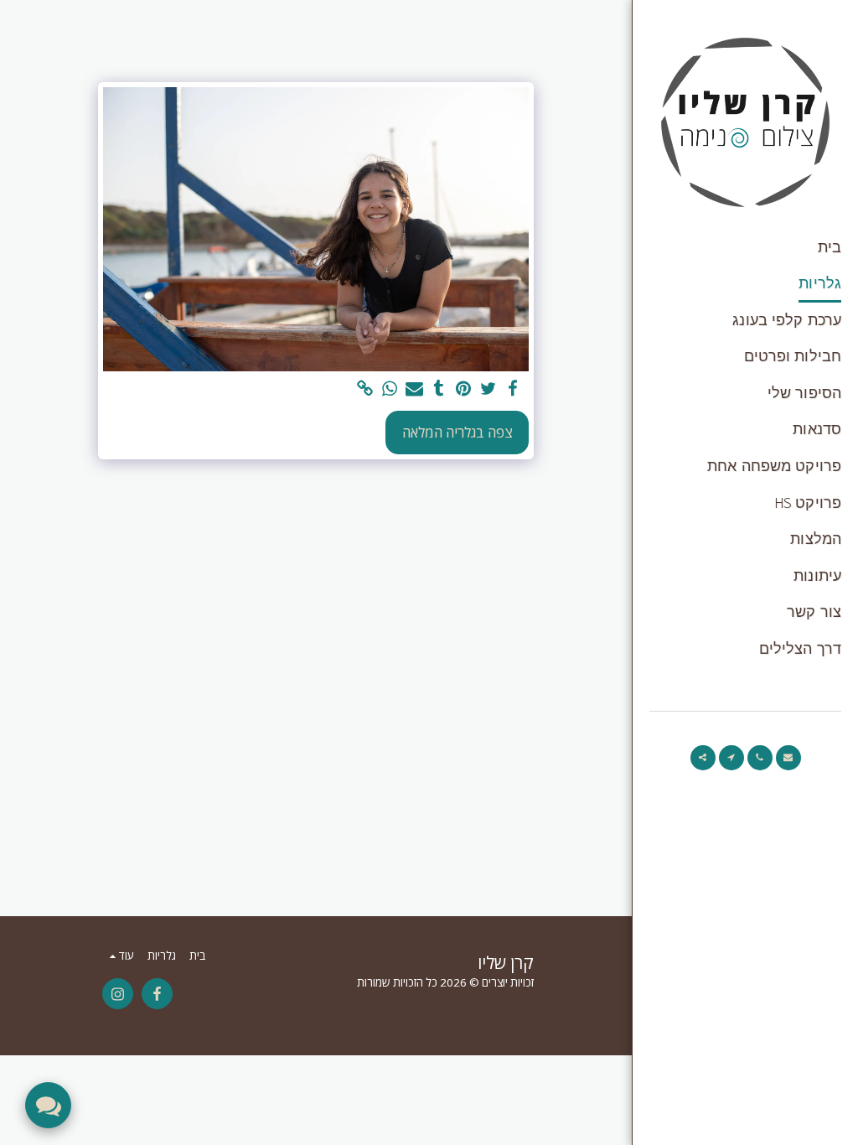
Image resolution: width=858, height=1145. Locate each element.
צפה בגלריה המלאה (457, 432)
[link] (365, 389)
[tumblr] (438, 389)
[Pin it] (464, 389)
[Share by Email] (414, 389)
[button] (788, 757)
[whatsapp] (390, 389)
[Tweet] (488, 389)
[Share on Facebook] (513, 389)
